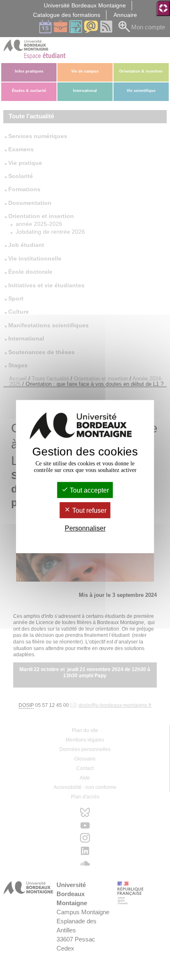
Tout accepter (88, 490)
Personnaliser (85, 528)
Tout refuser (88, 510)
